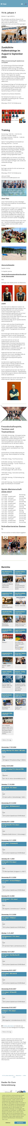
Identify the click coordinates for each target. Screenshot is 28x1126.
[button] (14, 755)
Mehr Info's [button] (5, 1119)
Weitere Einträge (6, 740)
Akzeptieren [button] (20, 1122)
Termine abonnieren (8, 1026)
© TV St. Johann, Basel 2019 (8, 1075)
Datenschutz (18, 1075)
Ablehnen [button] (8, 1122)
